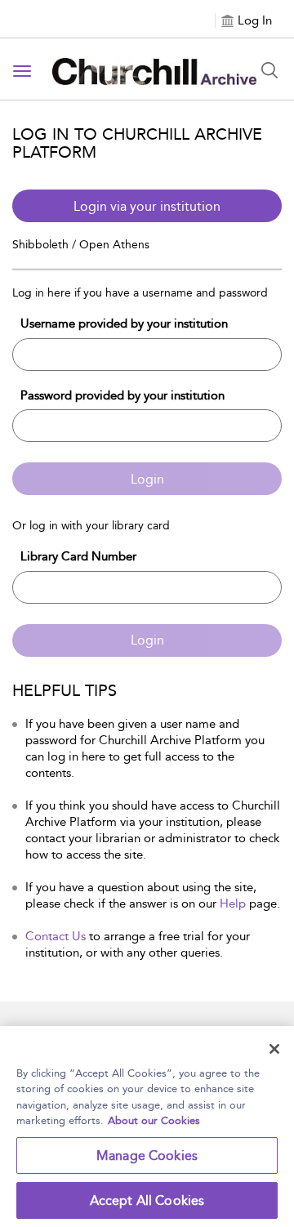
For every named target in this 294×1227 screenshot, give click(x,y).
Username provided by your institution (124, 323)
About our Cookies (154, 1120)
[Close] (274, 1049)
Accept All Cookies (147, 1200)
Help (233, 903)
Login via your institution (147, 206)
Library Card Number (78, 556)
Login (147, 479)
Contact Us (55, 936)
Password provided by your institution (122, 395)
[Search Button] (269, 70)
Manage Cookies (147, 1155)
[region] (147, 1126)
